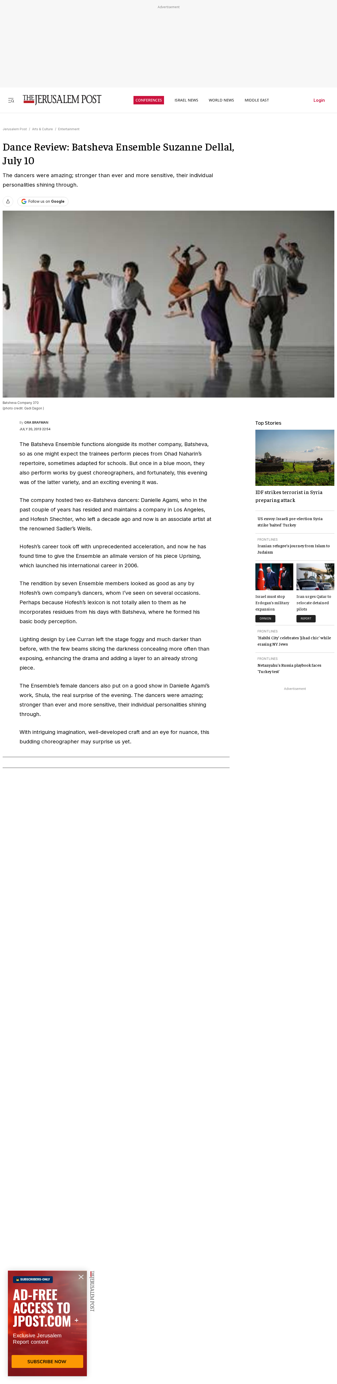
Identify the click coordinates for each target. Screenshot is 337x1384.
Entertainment (69, 129)
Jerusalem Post (15, 129)
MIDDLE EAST (257, 100)
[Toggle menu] (11, 100)
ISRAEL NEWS (186, 100)
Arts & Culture (42, 129)
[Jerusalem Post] (59, 100)
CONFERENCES (149, 100)
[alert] (47, 1323)
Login (319, 100)
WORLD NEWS (221, 100)
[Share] (8, 201)
